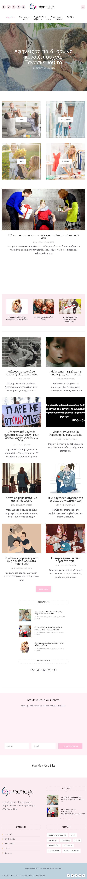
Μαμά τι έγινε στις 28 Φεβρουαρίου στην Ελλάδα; (65, 433)
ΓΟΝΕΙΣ (21, 119)
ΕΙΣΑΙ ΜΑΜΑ (66, 119)
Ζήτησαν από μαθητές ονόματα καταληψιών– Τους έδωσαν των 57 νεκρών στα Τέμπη (21, 436)
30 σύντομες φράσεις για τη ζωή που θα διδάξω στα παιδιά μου (22, 561)
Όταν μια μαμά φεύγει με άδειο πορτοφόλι (21, 499)
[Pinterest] (18, 7)
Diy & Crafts (39, 17)
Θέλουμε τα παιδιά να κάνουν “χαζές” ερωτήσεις (21, 373)
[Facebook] (4, 7)
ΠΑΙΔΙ (21, 161)
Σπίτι (48, 19)
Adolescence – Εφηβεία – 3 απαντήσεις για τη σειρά (65, 373)
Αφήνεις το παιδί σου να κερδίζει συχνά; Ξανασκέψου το (49, 612)
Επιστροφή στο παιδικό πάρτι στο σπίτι (65, 559)
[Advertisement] (43, 275)
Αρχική (9, 17)
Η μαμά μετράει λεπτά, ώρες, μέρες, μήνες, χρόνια (17, 318)
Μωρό (25, 19)
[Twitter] (9, 7)
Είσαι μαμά (55, 17)
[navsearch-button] (83, 7)
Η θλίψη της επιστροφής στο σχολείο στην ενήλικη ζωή (65, 499)
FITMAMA (66, 161)
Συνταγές (23, 17)
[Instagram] (14, 7)
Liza (53, 68)
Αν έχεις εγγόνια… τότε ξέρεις (43, 318)
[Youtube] (23, 7)
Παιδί (69, 17)
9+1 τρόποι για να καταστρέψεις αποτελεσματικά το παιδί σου (43, 236)
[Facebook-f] (68, 875)
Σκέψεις (36, 19)
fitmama (59, 19)
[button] (43, 589)
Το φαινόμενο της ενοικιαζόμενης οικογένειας (70, 319)
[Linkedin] (54, 670)
